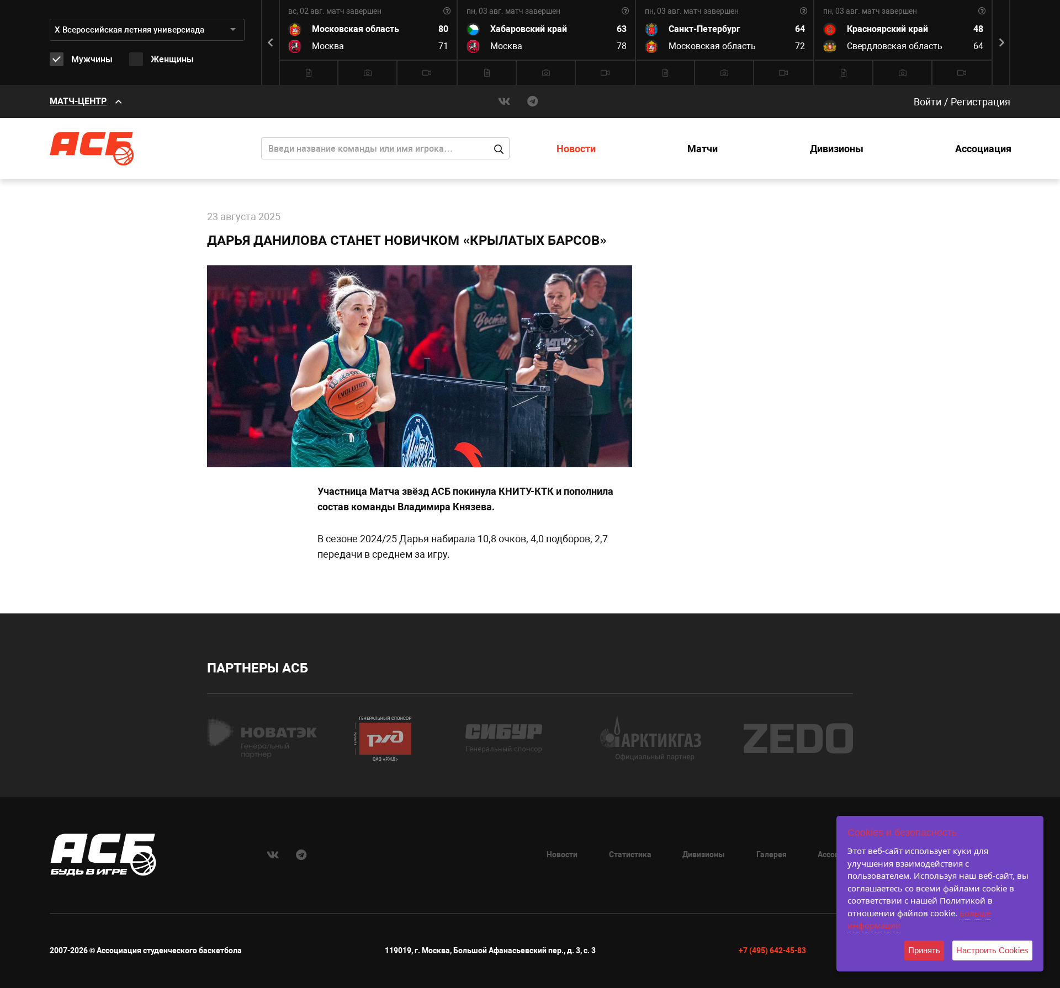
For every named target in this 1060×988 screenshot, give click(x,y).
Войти (927, 102)
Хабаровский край (528, 29)
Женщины (172, 59)
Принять (924, 950)
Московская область (355, 29)
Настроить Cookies (992, 950)
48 (978, 29)
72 (800, 46)
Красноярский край (887, 29)
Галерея (771, 854)
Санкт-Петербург (704, 29)
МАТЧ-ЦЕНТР (78, 101)
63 (622, 29)
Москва (328, 46)
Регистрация (980, 102)
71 (443, 46)
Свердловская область (894, 46)
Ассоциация (983, 148)
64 (800, 29)
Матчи (702, 148)
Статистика (630, 854)
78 (622, 46)
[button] (1002, 42)
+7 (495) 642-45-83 (772, 950)
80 (443, 29)
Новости (576, 148)
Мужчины (92, 59)
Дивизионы (836, 148)
